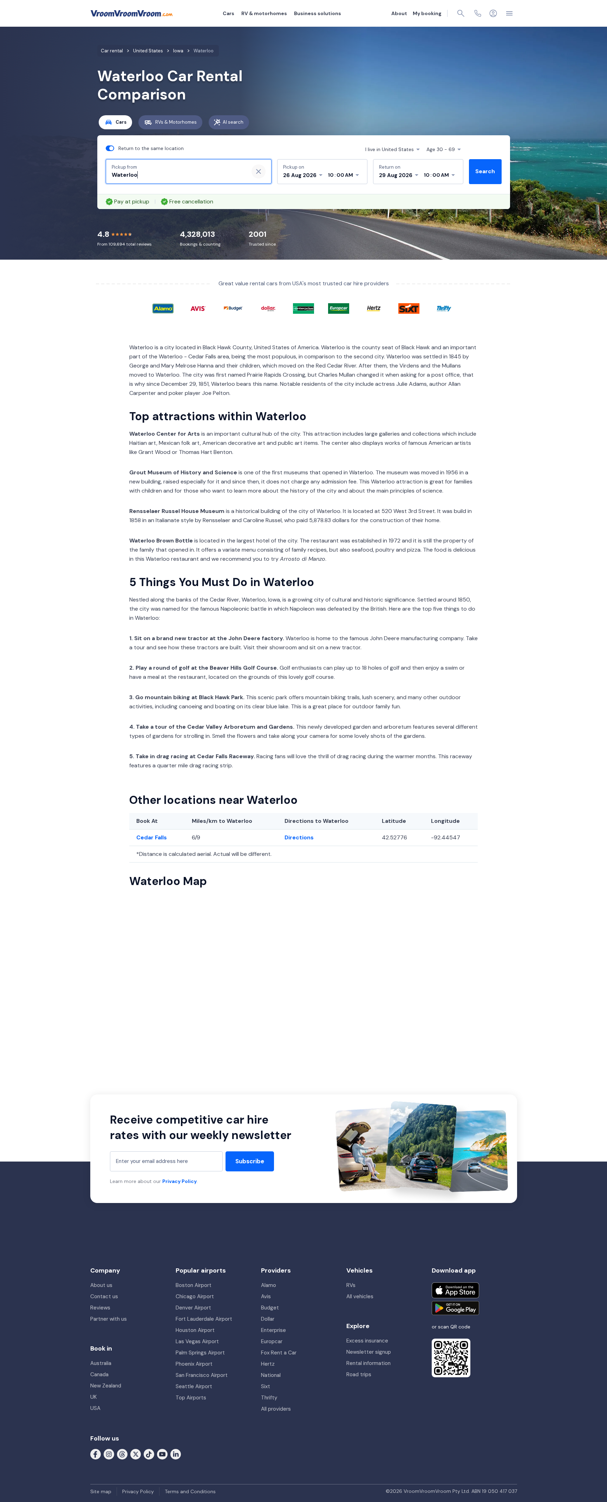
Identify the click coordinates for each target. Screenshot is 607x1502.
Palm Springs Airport (200, 1352)
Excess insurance (367, 1340)
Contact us (104, 1296)
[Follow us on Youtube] (162, 1453)
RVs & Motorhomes (176, 122)
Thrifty (269, 1397)
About (399, 13)
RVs (350, 1285)
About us (101, 1285)
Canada (99, 1374)
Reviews (100, 1307)
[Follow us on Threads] (122, 1453)
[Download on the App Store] (455, 1290)
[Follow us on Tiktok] (149, 1453)
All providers (276, 1408)
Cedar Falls (151, 837)
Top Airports (191, 1397)
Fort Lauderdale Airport (204, 1318)
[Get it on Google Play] (455, 1308)
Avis (266, 1296)
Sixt (265, 1386)
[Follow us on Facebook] (95, 1453)
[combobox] (177, 175)
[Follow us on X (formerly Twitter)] (135, 1453)
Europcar (271, 1341)
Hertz (268, 1363)
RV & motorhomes (264, 13)
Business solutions (317, 13)
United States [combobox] (389, 149)
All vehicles (359, 1296)
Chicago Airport (195, 1296)
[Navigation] (509, 13)
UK (93, 1396)
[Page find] (461, 13)
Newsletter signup (368, 1351)
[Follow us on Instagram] (109, 1453)
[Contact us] (477, 13)
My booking (427, 13)
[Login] (493, 13)
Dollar (267, 1318)
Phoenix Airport (194, 1363)
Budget (270, 1307)
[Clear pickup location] (259, 171)
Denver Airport (193, 1307)
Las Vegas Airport (197, 1341)
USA (95, 1408)
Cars (228, 13)
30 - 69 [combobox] (440, 149)
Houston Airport (195, 1330)
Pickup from (124, 167)
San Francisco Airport (202, 1375)
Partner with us (108, 1318)
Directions (299, 837)
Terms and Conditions (190, 1491)
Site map (100, 1491)
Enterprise (273, 1330)
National (271, 1375)
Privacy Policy (179, 1181)
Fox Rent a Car (278, 1352)
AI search (233, 122)
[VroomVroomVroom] (131, 13)
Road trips (358, 1374)
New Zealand (105, 1385)
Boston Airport (193, 1285)
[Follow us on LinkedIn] (175, 1453)
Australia (100, 1363)
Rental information (368, 1363)
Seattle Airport (194, 1386)
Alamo (268, 1285)
